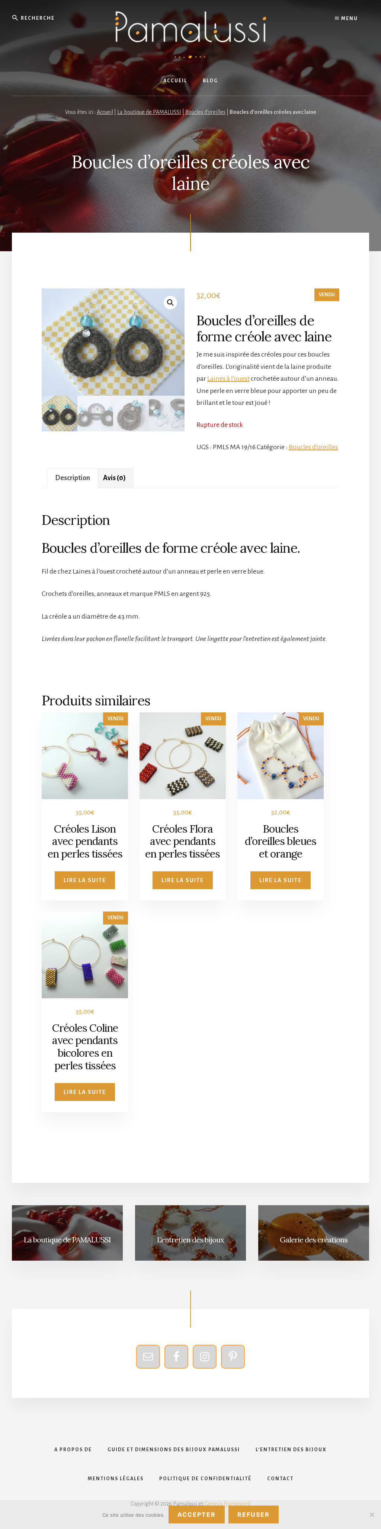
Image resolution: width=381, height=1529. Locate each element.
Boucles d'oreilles (205, 112)
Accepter (196, 1514)
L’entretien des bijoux (190, 1239)
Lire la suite (85, 880)
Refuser (253, 1514)
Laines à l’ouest (228, 378)
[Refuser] (371, 1514)
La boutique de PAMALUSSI (149, 112)
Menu (349, 18)
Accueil (105, 112)
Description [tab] (72, 478)
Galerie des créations (314, 1239)
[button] (170, 302)
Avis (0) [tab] (114, 478)
